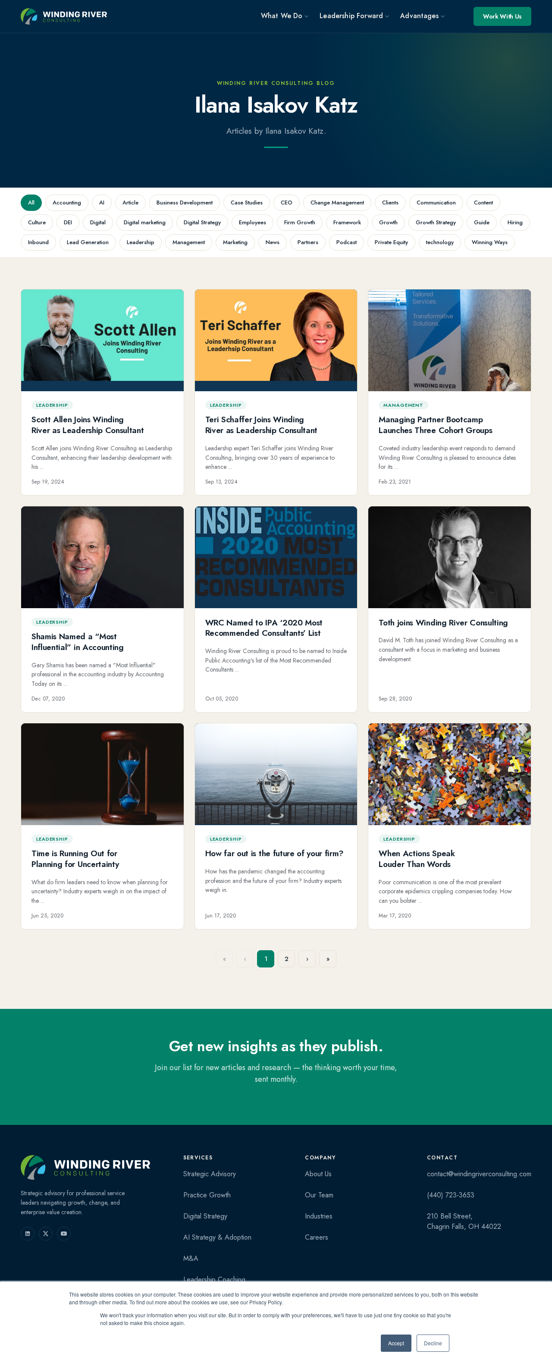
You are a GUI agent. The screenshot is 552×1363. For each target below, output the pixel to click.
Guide (481, 222)
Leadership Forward (351, 16)
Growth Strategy (436, 222)
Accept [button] (396, 1343)
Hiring (515, 222)
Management (188, 242)
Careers (316, 1237)
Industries (318, 1216)
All (31, 202)
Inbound (38, 242)
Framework (347, 222)
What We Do (282, 16)
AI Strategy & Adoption (217, 1237)
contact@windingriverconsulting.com (479, 1174)
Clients (390, 202)
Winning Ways (490, 242)
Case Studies (247, 202)
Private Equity (391, 242)
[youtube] (64, 1234)
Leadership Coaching (214, 1279)
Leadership (140, 242)
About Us (318, 1174)
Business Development (185, 202)
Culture (37, 222)
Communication (436, 202)
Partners (308, 242)
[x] (46, 1234)
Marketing (235, 242)
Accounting (67, 202)
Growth (388, 222)
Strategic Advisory (209, 1174)
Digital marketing (145, 222)
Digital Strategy (202, 222)
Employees (252, 222)
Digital (98, 222)
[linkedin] (27, 1234)
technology (440, 242)
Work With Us (502, 16)
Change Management (337, 202)
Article (130, 202)
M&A (190, 1258)
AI (101, 202)
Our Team (319, 1195)
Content (483, 202)
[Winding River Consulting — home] (64, 16)
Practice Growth (207, 1195)
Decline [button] (433, 1343)
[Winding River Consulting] (85, 1167)
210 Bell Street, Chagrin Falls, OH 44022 (464, 1221)
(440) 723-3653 (450, 1195)
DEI (68, 222)
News (272, 242)
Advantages (419, 16)
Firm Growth (299, 222)
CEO (286, 202)
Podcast (346, 242)
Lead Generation (88, 242)
